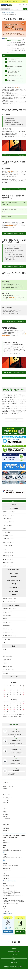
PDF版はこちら (14, 377)
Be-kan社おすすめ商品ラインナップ (14, 76)
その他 (4, 549)
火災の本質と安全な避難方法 (13, 59)
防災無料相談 (6, 828)
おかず (4, 528)
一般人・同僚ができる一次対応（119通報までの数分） (14, 71)
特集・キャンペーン (11, 12)
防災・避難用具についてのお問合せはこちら (14, 155)
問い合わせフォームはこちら (9, 880)
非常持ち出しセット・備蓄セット (10, 608)
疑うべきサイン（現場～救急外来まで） (14, 67)
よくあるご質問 (6, 818)
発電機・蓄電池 (6, 625)
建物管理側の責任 (11, 80)
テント (4, 649)
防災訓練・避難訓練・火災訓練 (9, 598)
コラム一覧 (14, 419)
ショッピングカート (7, 797)
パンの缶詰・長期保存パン (8, 521)
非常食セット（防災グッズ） (9, 511)
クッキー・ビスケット (8, 535)
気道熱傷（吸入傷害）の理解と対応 (14, 62)
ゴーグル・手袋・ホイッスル (9, 635)
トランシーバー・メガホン (8, 632)
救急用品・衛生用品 (7, 629)
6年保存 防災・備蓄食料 (8, 562)
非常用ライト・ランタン (8, 673)
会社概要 (5, 816)
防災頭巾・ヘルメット (8, 612)
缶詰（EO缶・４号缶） (8, 525)
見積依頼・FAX (6, 830)
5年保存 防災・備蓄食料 (8, 559)
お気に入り (5, 802)
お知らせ (5, 788)
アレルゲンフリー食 (7, 545)
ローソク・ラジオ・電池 (8, 669)
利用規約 (14, 957)
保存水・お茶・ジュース (8, 515)
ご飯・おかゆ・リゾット (8, 518)
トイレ (4, 652)
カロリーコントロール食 (8, 542)
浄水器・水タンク (7, 659)
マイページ (5, 800)
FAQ (14, 959)
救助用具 (5, 618)
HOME (3, 12)
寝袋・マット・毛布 (7, 666)
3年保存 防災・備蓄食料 (8, 552)
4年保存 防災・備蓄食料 (8, 555)
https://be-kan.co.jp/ (7, 913)
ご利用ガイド (6, 811)
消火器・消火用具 (7, 615)
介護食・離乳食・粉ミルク (8, 538)
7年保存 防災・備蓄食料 (8, 566)
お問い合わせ (6, 814)
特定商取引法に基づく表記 (14, 951)
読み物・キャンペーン (8, 786)
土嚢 (4, 642)
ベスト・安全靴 (6, 639)
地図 (4, 852)
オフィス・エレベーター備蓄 (9, 601)
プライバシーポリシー (14, 954)
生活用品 (5, 663)
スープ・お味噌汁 (7, 532)
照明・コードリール (7, 622)
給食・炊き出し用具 (7, 656)
